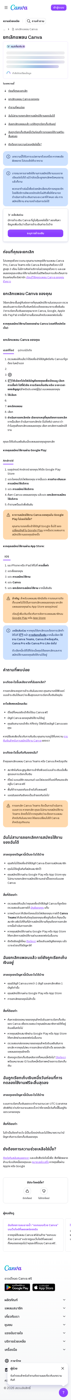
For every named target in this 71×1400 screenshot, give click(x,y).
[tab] (8, 338)
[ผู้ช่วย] (63, 1392)
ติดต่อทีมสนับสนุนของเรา (16, 1146)
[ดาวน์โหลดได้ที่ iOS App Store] (43, 1279)
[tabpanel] (35, 382)
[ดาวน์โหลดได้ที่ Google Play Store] (17, 1279)
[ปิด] (62, 1368)
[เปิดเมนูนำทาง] (6, 8)
